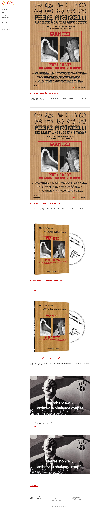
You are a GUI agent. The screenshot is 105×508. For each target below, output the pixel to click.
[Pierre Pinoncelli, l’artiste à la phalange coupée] (60, 45)
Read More (34, 213)
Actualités (53, 496)
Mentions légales (67, 506)
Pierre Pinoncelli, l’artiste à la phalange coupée (44, 93)
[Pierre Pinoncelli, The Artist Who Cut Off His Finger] (60, 155)
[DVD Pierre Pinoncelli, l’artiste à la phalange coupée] (60, 326)
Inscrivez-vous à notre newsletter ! (58, 500)
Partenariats (54, 498)
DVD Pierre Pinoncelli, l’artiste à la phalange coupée (45, 358)
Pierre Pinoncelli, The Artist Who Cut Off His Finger (45, 203)
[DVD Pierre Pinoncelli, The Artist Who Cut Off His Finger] (60, 249)
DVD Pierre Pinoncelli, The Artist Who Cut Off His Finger (46, 280)
